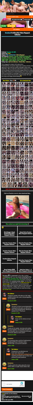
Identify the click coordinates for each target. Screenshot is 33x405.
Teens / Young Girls (21, 60)
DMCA (12, 399)
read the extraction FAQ (12, 278)
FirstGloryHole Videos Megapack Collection (20, 34)
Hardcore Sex (20, 59)
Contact (3, 399)
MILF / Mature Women (11, 60)
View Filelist (6, 80)
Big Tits (9, 57)
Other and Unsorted (10, 55)
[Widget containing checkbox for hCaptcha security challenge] (13, 384)
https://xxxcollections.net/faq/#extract (22, 354)
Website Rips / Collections (25, 62)
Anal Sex (17, 56)
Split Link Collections (13, 62)
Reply (4, 298)
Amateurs (11, 56)
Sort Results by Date (16, 19)
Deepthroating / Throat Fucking (9, 59)
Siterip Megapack (20, 55)
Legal (9, 399)
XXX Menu (16, 29)
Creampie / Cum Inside (17, 57)
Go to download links (25, 80)
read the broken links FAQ (15, 279)
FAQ (6, 399)
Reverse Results (27, 19)
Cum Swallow (26, 57)
